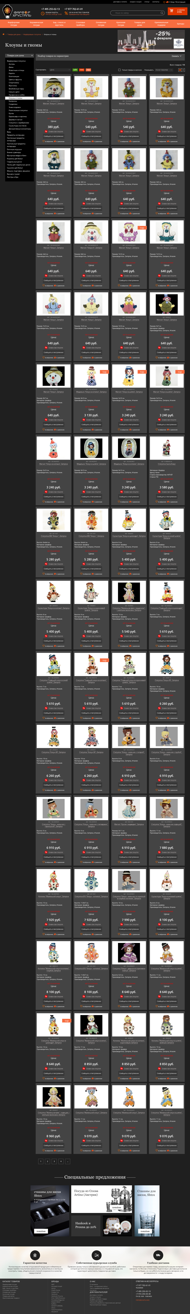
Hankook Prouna (57, 1296)
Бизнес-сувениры (14, 152)
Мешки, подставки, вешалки (18, 171)
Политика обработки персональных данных (105, 1303)
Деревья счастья (15, 119)
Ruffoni (53, 1304)
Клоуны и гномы (15, 98)
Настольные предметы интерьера (16, 145)
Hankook (54, 1294)
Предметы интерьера (15, 135)
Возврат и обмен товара (98, 1299)
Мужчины (13, 85)
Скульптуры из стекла (17, 126)
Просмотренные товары (98, 1305)
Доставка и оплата (120, 2)
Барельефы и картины (18, 116)
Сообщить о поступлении (53, 136)
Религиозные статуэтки (18, 110)
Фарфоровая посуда (14, 23)
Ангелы (12, 64)
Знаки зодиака (15, 107)
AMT (52, 1284)
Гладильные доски (14, 162)
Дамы (11, 67)
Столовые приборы (80, 23)
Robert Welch (55, 1302)
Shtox (53, 1308)
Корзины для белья (14, 158)
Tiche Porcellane (56, 1310)
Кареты (12, 73)
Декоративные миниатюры (20, 129)
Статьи (147, 2)
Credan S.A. (55, 1292)
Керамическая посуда (36, 23)
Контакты (155, 2)
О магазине (94, 1284)
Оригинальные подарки (161, 23)
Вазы (9, 132)
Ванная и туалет (13, 174)
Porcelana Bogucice (57, 1300)
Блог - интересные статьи (99, 1286)
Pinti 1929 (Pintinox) (58, 1298)
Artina (53, 1288)
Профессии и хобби (17, 95)
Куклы (11, 113)
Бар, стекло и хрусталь (59, 23)
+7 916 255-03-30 (143, 1294)
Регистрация (180, 2)
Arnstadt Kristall (56, 1286)
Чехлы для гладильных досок (18, 165)
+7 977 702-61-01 (143, 1285)
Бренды (180, 23)
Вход (172, 2)
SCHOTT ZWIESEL (57, 1306)
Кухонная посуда (120, 23)
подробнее (41, 1231)
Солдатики (13, 104)
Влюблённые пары (16, 89)
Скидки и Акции (136, 2)
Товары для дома (139, 23)
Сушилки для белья (15, 168)
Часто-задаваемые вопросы (99, 1288)
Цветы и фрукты (15, 79)
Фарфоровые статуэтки (32, 34)
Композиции (14, 76)
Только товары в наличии (132, 70)
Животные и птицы (16, 70)
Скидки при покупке (56, 131)
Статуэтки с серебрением (19, 123)
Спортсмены (14, 82)
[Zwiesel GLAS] (151, 40)
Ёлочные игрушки (14, 149)
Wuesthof (54, 1312)
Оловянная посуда (101, 23)
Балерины (13, 101)
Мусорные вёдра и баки (16, 155)
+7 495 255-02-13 (143, 1291)
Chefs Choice (55, 1290)
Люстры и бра (12, 177)
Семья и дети (14, 92)
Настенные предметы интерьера (15, 139)
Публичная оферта (96, 1301)
